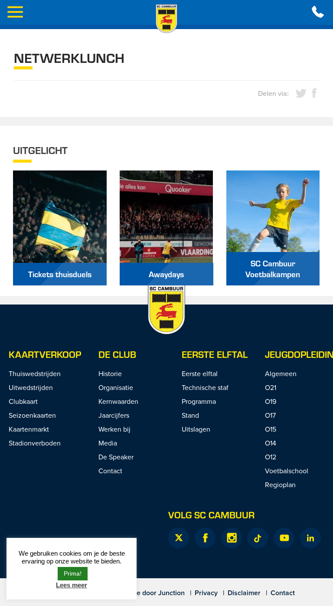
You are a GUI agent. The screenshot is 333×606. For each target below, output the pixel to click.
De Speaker (116, 457)
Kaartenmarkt (29, 429)
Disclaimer (244, 593)
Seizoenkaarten (32, 415)
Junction (171, 593)
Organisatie (115, 387)
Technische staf (205, 387)
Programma (199, 401)
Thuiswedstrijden (35, 373)
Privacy (206, 593)
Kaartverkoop (45, 354)
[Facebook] (205, 537)
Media (107, 443)
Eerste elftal (215, 354)
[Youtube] (284, 537)
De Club (117, 354)
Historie (110, 373)
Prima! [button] (73, 573)
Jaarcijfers (113, 415)
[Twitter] (178, 537)
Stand (190, 415)
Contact (110, 470)
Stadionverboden (35, 443)
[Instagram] (231, 537)
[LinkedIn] (310, 537)
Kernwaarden (118, 401)
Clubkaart (23, 401)
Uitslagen (196, 429)
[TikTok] (257, 537)
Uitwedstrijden (31, 387)
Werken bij (114, 429)
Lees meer (71, 585)
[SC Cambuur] (166, 18)
